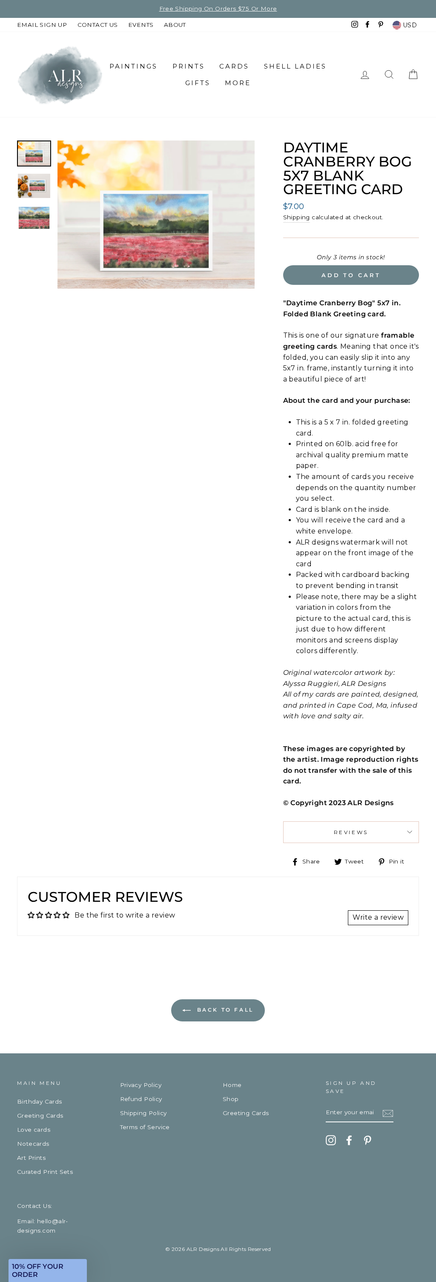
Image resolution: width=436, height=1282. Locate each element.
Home (232, 1084)
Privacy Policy (141, 1084)
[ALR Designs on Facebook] (349, 1140)
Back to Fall (224, 1010)
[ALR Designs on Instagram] (331, 1140)
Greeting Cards (40, 1115)
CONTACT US (97, 24)
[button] (48, 1270)
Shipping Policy (143, 1113)
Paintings (133, 66)
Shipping (296, 217)
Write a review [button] (378, 917)
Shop (231, 1099)
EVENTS (140, 24)
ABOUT (175, 24)
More (238, 83)
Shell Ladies (295, 66)
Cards (234, 66)
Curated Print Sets (45, 1171)
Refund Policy (141, 1099)
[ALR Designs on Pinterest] (367, 1140)
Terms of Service (145, 1127)
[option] (156, 214)
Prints (188, 66)
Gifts (197, 83)
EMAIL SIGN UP (42, 24)
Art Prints (31, 1157)
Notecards (33, 1143)
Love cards (33, 1129)
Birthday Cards (39, 1101)
